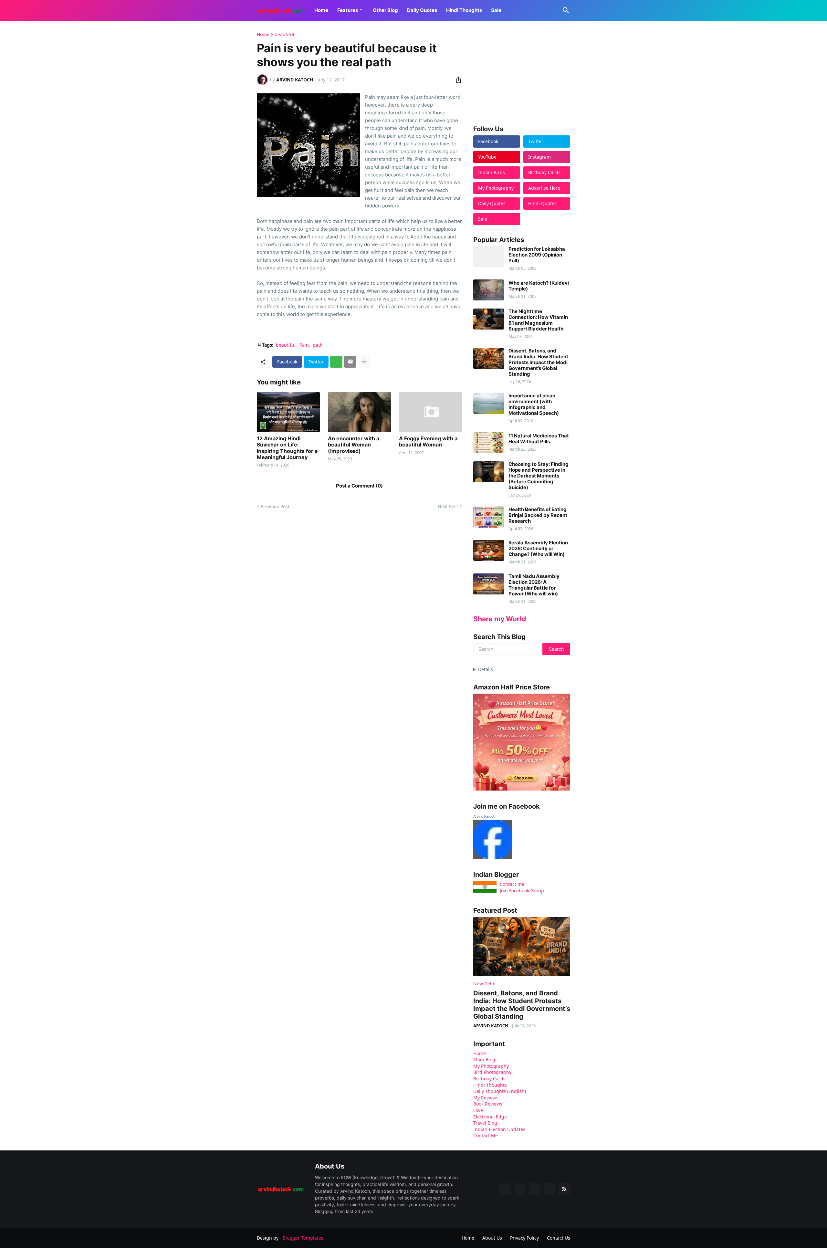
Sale (496, 10)
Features (347, 10)
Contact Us (558, 1238)
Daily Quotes (422, 10)
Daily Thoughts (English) (499, 1091)
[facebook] (505, 1189)
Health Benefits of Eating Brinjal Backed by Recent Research (537, 515)
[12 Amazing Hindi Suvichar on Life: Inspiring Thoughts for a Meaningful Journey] (288, 412)
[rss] (564, 1189)
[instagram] (549, 1189)
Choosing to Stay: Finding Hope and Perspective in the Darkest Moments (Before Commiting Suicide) (538, 475)
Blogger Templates (303, 1238)
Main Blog (484, 1059)
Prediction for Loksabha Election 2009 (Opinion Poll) (536, 255)
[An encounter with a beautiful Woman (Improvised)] (359, 412)
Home (321, 10)
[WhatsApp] (336, 362)
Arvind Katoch (484, 816)
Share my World (499, 619)
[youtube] (534, 1189)
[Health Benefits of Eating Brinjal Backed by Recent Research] (488, 517)
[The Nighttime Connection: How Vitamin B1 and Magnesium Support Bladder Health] (488, 319)
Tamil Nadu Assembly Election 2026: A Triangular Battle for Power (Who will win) (534, 585)
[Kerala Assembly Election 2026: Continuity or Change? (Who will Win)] (488, 550)
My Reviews (485, 1098)
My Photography (491, 1066)
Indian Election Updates (499, 1129)
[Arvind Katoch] (492, 857)
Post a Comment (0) (359, 486)
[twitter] (520, 1189)
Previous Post (275, 506)
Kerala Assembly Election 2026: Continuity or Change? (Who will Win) (538, 548)
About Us (492, 1238)
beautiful (284, 34)
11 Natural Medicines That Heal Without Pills (538, 439)
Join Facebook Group (522, 890)
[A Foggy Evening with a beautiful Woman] (430, 412)
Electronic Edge (490, 1117)
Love (478, 1110)
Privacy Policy (524, 1238)
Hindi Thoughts (464, 10)
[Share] (456, 79)
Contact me (512, 884)
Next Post (448, 506)
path (318, 345)
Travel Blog (485, 1123)
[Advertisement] (521, 72)
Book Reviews (487, 1104)
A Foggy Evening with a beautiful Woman (428, 441)
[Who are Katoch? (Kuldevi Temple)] (488, 289)
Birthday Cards (489, 1078)
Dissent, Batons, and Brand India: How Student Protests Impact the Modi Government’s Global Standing (538, 362)
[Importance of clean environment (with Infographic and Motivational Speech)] (488, 403)
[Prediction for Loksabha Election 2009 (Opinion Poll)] (488, 256)
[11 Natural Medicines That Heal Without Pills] (488, 442)
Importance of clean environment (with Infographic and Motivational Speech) (533, 404)
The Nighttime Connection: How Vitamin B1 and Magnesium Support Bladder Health (538, 320)
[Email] (350, 362)
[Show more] (364, 362)
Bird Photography (492, 1072)
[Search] (564, 10)
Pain (304, 345)
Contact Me (485, 1135)
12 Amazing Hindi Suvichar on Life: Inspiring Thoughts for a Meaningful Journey (287, 447)
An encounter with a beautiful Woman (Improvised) (353, 444)
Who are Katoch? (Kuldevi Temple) (538, 286)
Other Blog (385, 10)
